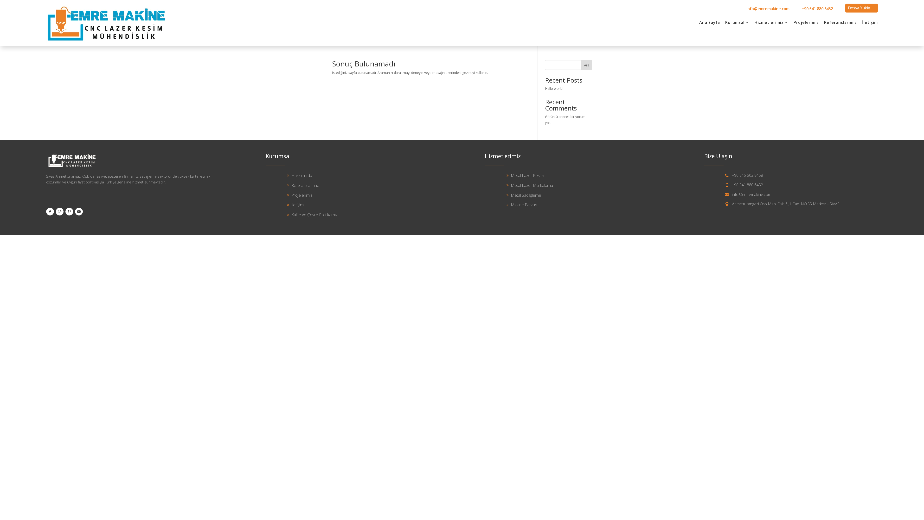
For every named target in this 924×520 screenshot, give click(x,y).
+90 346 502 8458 (747, 175)
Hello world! (554, 88)
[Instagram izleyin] (60, 211)
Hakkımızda (301, 175)
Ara (586, 65)
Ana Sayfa (709, 23)
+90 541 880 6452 (817, 8)
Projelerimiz (806, 23)
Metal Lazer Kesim (527, 175)
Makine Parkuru (525, 205)
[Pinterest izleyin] (69, 211)
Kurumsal (734, 23)
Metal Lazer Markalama (532, 185)
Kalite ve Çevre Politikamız (314, 214)
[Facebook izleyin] (50, 211)
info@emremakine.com (767, 8)
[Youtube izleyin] (79, 211)
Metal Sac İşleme (526, 195)
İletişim (870, 23)
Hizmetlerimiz (769, 23)
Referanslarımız (840, 23)
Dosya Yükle (859, 8)
